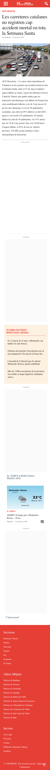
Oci (4, 655)
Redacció (8, 37)
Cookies (6, 742)
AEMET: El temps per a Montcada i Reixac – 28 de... (23, 516)
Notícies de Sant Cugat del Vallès (16, 713)
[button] (46, 4)
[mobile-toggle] (5, 3)
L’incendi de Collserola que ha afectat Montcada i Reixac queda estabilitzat (24, 362)
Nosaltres (7, 751)
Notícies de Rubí (10, 717)
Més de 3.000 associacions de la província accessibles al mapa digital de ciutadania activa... (26, 374)
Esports (6, 651)
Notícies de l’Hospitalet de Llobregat (17, 705)
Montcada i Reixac (10, 638)
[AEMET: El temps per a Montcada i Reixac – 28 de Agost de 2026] (25, 497)
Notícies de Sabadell (11, 692)
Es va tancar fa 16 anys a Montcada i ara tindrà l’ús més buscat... (25, 342)
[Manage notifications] (44, 764)
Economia (7, 659)
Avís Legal (7, 734)
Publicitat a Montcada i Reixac (15, 747)
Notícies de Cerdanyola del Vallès (16, 709)
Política (6, 642)
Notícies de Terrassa (11, 684)
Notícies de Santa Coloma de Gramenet (18, 701)
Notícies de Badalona (11, 680)
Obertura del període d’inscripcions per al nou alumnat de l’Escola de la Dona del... (26, 352)
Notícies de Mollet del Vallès (14, 696)
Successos (8, 11)
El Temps (11, 511)
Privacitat (7, 738)
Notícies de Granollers (12, 688)
